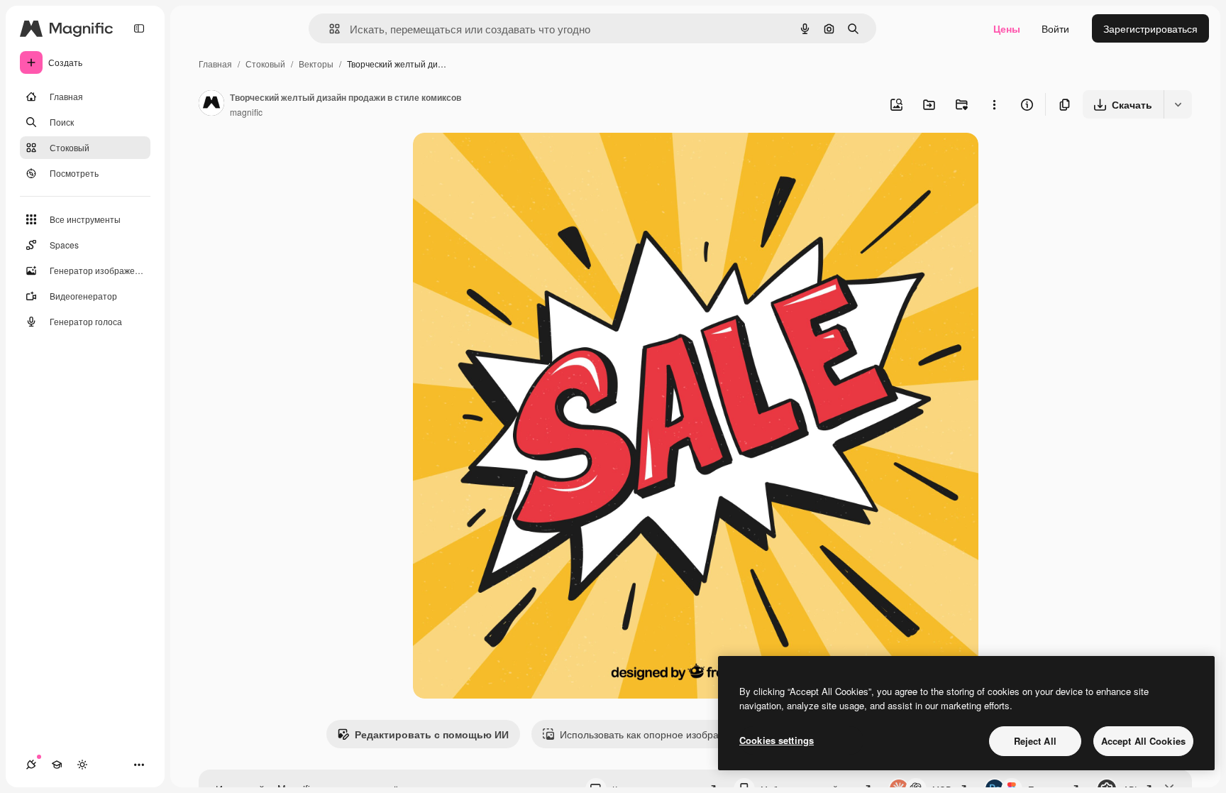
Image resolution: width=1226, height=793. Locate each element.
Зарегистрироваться (1150, 28)
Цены (1006, 28)
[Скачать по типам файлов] (1178, 104)
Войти (1055, 28)
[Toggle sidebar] (139, 28)
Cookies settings (776, 740)
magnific (246, 112)
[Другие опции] (994, 104)
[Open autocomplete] (328, 28)
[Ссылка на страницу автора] (211, 104)
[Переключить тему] (82, 764)
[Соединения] (31, 764)
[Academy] (56, 764)
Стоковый (265, 64)
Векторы (316, 64)
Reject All (1035, 741)
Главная (215, 64)
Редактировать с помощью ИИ (432, 734)
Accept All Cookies (1143, 741)
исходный (508, 160)
